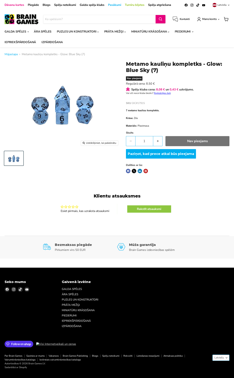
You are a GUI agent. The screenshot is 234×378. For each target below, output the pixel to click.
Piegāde (33, 5)
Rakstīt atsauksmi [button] (149, 209)
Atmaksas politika (173, 356)
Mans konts (209, 19)
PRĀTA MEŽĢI (114, 32)
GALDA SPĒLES (16, 32)
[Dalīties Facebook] (128, 171)
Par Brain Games (13, 356)
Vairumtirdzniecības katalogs (20, 359)
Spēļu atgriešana (159, 5)
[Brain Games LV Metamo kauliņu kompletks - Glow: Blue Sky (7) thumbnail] (13, 158)
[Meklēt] (160, 19)
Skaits (129, 132)
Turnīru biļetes (134, 5)
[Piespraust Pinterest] (146, 171)
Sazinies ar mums (35, 356)
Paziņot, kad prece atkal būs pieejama (161, 154)
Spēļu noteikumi (65, 5)
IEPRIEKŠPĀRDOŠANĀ (20, 42)
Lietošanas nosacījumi (148, 356)
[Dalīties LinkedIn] (140, 171)
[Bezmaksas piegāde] (80, 247)
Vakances (54, 356)
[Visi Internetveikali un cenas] (56, 344)
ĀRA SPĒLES (42, 32)
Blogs (46, 5)
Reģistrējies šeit (162, 93)
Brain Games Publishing (75, 356)
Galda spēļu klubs (92, 5)
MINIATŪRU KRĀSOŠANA (149, 32)
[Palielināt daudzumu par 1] (158, 141)
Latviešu (222, 5)
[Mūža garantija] (154, 247)
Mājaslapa (11, 54)
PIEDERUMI (183, 32)
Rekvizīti (128, 356)
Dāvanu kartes (14, 5)
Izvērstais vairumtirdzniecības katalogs (60, 359)
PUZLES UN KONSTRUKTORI (77, 32)
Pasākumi (114, 5)
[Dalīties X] (134, 171)
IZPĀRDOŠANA (52, 42)
